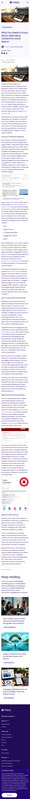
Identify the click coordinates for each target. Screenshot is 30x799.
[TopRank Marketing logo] (6, 710)
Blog (2, 60)
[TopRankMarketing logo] (15, 2)
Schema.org (12, 423)
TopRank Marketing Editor (16, 47)
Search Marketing (7, 27)
